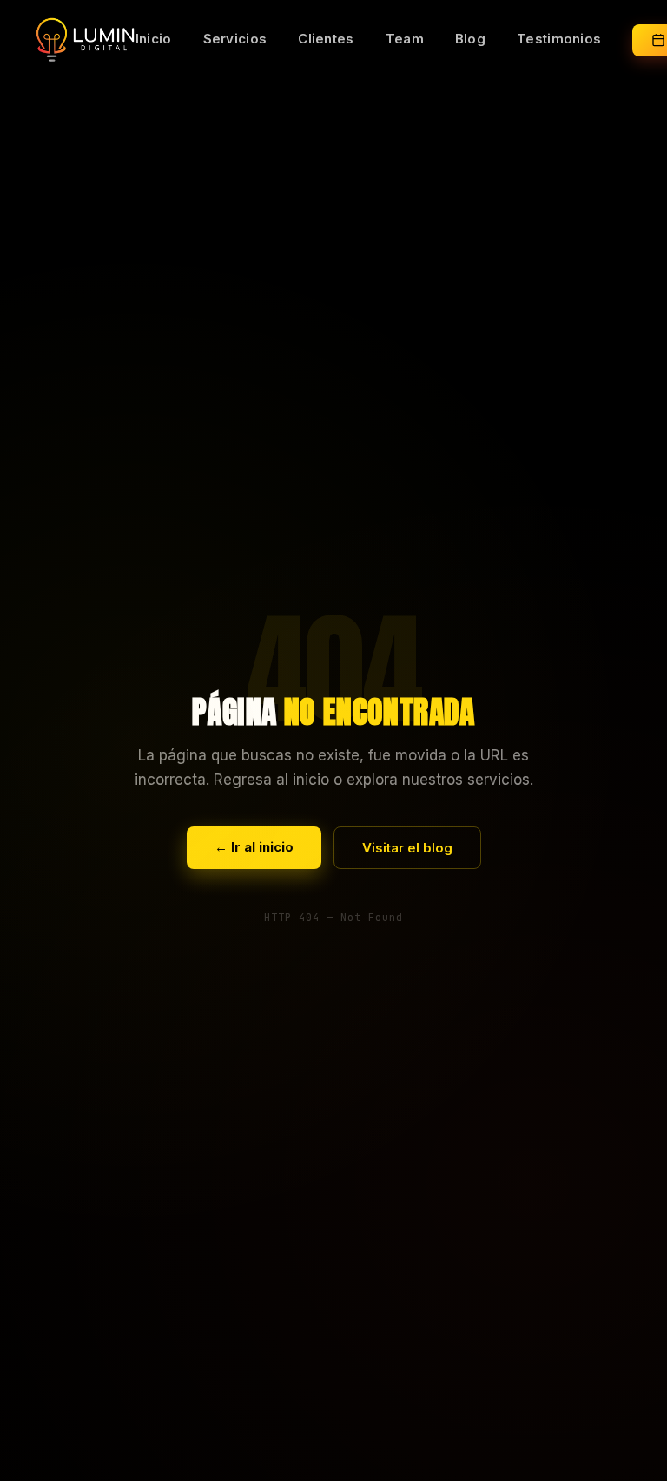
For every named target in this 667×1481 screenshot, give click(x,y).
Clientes (325, 38)
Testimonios (559, 38)
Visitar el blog (407, 847)
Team (405, 38)
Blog (470, 38)
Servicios (235, 38)
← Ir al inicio (254, 847)
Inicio (153, 38)
